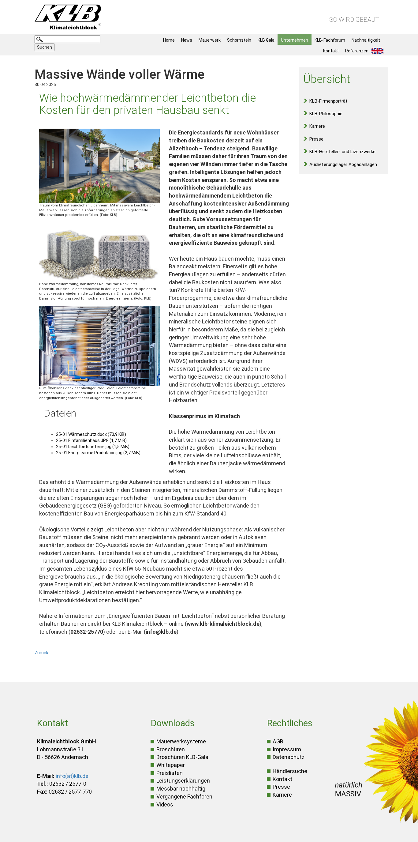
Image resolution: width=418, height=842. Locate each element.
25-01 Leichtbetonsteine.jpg (92, 446)
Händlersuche (290, 771)
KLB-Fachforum (330, 40)
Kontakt (331, 50)
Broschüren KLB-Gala (182, 757)
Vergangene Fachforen (184, 796)
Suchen (44, 47)
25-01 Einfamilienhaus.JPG (91, 440)
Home (169, 40)
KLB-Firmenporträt (328, 101)
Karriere (317, 126)
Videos (164, 804)
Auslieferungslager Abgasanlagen (343, 164)
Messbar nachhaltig (180, 788)
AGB (278, 741)
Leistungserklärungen (183, 780)
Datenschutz (288, 757)
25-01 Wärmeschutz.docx (91, 434)
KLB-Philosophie (325, 113)
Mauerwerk (210, 40)
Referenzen (356, 50)
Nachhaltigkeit (366, 40)
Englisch (379, 50)
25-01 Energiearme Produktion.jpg (98, 452)
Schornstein (239, 40)
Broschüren (170, 749)
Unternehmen (294, 40)
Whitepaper (170, 765)
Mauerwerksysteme (181, 741)
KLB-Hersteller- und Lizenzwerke (342, 151)
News (186, 40)
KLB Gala (266, 40)
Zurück (41, 652)
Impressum (287, 749)
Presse (316, 139)
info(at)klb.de (72, 776)
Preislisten (169, 773)
